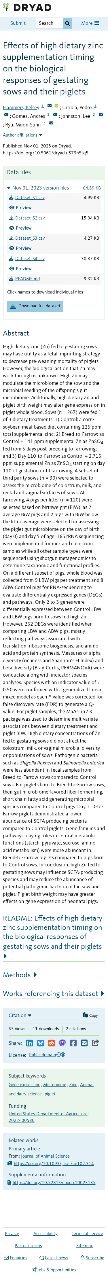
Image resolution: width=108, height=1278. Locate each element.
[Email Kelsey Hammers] (49, 106)
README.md (27, 279)
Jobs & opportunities (56, 1270)
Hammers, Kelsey (21, 107)
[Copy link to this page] (95, 1043)
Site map (84, 1246)
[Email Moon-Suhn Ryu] (51, 123)
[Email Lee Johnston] (100, 114)
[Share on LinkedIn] (29, 1043)
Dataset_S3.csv (30, 238)
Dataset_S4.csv (30, 259)
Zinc (73, 1085)
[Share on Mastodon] (62, 1043)
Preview (24, 207)
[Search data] (67, 23)
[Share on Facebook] (73, 1043)
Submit (18, 23)
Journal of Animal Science (45, 1156)
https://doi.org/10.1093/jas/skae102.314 (54, 1164)
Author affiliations (20, 135)
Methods (17, 975)
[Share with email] (84, 1043)
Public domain (42, 1055)
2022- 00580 (22, 1120)
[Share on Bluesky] (40, 1043)
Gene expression (24, 1085)
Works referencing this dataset (50, 994)
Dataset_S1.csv (30, 198)
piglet (50, 1094)
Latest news (56, 1258)
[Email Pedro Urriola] (6, 114)
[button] (54, 188)
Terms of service (87, 1234)
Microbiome (54, 1085)
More (87, 23)
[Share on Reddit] (51, 1043)
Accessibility (45, 1234)
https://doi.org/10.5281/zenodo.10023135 (55, 1183)
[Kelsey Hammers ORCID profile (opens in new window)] (56, 106)
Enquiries (18, 1258)
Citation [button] (17, 1015)
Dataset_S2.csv (30, 218)
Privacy (12, 1234)
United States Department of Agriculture (48, 1114)
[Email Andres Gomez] (55, 114)
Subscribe (95, 1258)
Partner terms (28, 1246)
